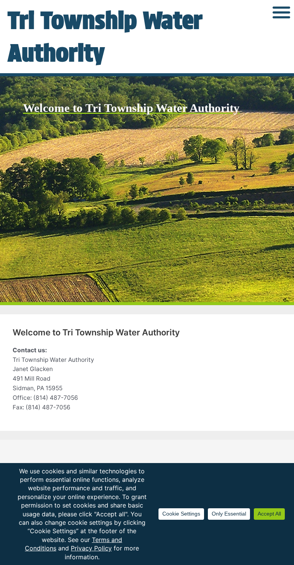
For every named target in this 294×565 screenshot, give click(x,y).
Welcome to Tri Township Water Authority (131, 108)
